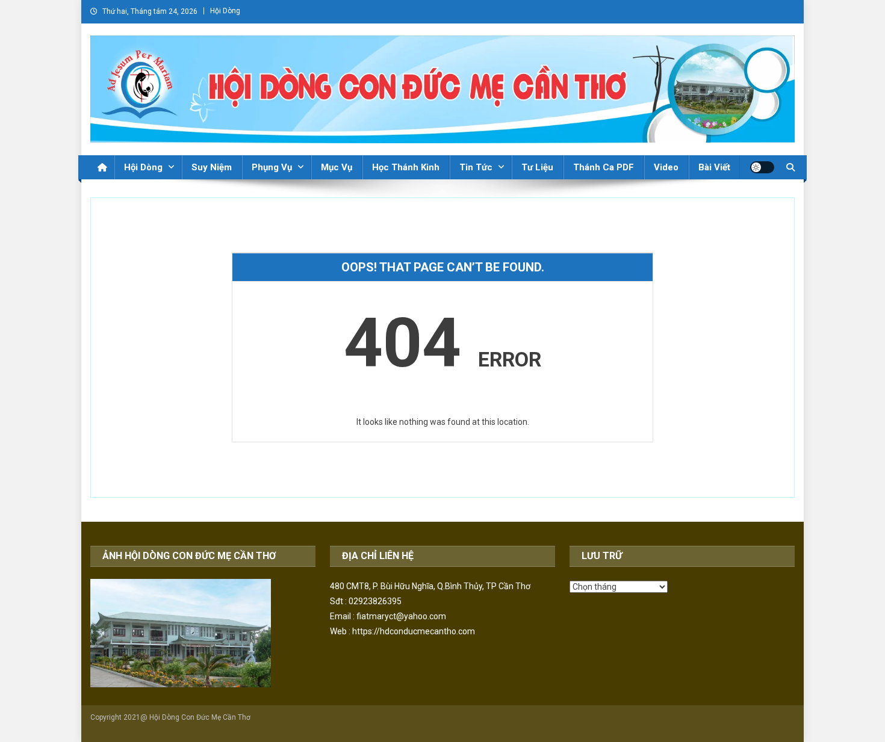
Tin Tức (475, 167)
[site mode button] (762, 167)
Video (666, 167)
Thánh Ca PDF (603, 167)
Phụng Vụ (272, 167)
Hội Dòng (225, 11)
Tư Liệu (537, 167)
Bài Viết (714, 167)
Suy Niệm (211, 167)
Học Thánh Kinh (405, 167)
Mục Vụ (336, 167)
